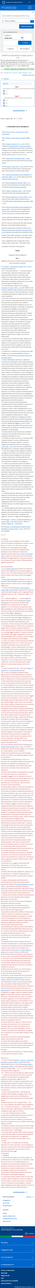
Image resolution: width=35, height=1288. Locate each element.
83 (20, 670)
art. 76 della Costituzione (10, 569)
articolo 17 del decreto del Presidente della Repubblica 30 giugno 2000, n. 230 (15, 528)
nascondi (6, 78)
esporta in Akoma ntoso (9, 1216)
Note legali (4, 1273)
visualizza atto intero (28, 75)
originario (11, 49)
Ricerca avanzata (26, 26)
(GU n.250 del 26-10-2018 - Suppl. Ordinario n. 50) (16, 73)
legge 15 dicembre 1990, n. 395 (16, 191)
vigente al (8, 35)
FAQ (2, 1278)
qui (29, 16)
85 (23, 670)
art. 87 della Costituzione (10, 579)
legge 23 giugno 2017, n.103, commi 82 (17, 669)
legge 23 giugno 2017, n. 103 (15, 144)
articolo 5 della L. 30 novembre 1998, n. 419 (17, 1065)
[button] (22, 38)
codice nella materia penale (15, 977)
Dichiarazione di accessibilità (9, 1281)
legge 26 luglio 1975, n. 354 (15, 166)
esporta (5, 1213)
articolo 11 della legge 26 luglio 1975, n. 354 (17, 266)
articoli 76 (9, 132)
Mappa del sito (5, 1275)
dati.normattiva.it (6, 1283)
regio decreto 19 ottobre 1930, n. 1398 (18, 158)
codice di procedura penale (10, 179)
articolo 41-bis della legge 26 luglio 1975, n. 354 (17, 745)
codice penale (13, 146)
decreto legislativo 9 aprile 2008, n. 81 (20, 421)
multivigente (25, 49)
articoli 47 (16, 950)
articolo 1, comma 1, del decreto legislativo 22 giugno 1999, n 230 (17, 1061)
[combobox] (17, 21)
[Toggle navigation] (29, 7)
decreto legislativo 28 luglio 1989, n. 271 (18, 183)
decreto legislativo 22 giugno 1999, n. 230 (18, 197)
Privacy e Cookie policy (7, 1270)
